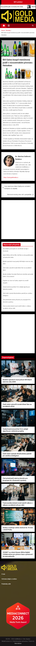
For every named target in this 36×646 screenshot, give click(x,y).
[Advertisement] (18, 219)
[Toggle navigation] (8, 26)
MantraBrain (18, 643)
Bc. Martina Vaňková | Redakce (23, 157)
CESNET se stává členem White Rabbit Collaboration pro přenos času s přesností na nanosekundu (18, 554)
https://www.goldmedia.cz (10, 177)
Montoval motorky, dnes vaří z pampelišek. (19, 194)
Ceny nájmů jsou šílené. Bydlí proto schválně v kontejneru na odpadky (17, 187)
